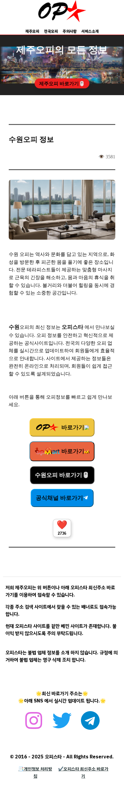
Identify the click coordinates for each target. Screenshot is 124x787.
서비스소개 (90, 31)
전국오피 (51, 31)
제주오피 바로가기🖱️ (62, 83)
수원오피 (23, 139)
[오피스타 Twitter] (62, 723)
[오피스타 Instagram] (33, 723)
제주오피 (32, 31)
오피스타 (72, 327)
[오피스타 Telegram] (90, 723)
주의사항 (69, 31)
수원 (14, 327)
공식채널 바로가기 (59, 498)
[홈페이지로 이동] (62, 21)
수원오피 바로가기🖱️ (62, 475)
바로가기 (72, 427)
